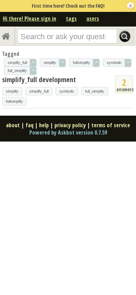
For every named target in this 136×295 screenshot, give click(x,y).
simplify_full (38, 91)
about (13, 125)
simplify (12, 91)
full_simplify (94, 91)
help (44, 125)
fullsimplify (14, 101)
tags (71, 18)
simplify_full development (39, 79)
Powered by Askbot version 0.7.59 (68, 132)
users (92, 18)
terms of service (110, 125)
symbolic (66, 91)
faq (29, 125)
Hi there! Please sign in (29, 18)
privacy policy (70, 125)
